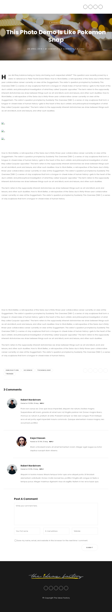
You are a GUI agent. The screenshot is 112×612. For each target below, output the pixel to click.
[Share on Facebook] (85, 370)
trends (10, 374)
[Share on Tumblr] (100, 370)
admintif (53, 49)
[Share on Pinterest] (105, 370)
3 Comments (68, 49)
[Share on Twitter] (90, 370)
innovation (12, 370)
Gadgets (56, 23)
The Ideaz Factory (62, 598)
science (28, 370)
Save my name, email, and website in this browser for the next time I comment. (52, 540)
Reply (42, 403)
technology (44, 370)
